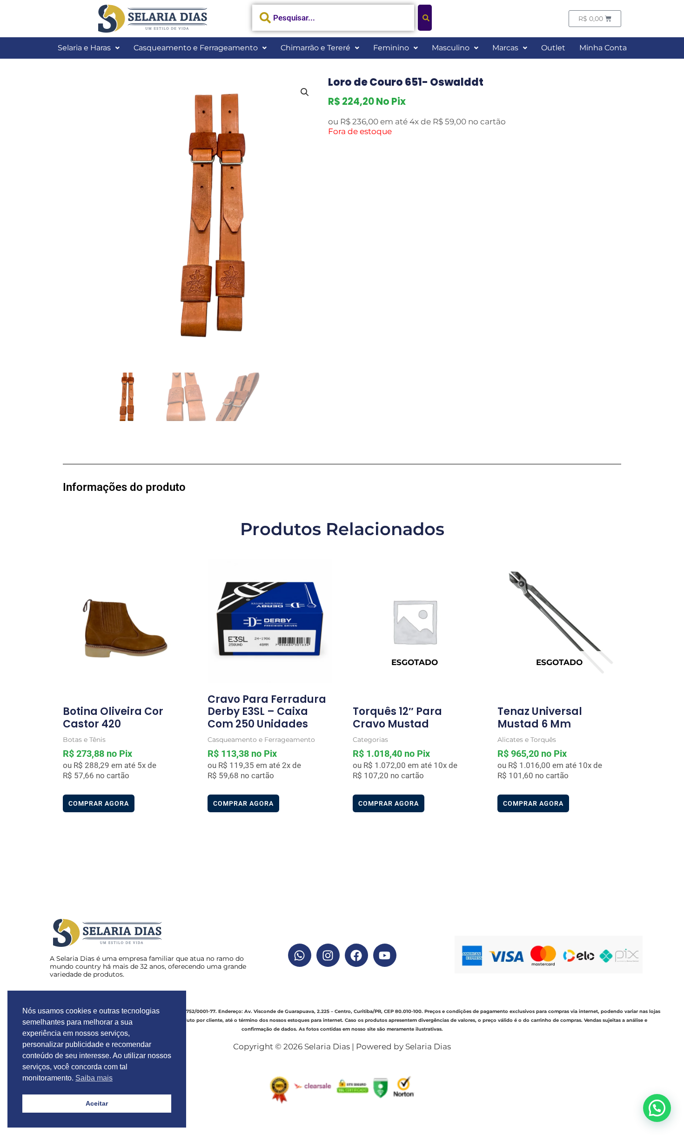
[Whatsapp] (299, 955)
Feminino (391, 47)
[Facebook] (356, 955)
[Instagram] (328, 955)
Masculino (450, 47)
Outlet (553, 47)
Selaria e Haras (84, 47)
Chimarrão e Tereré (315, 47)
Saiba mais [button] (94, 1078)
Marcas (505, 47)
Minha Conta (603, 47)
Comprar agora (98, 803)
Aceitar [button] (97, 1103)
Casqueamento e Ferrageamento (196, 47)
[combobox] (333, 18)
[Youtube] (384, 955)
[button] (89, 48)
